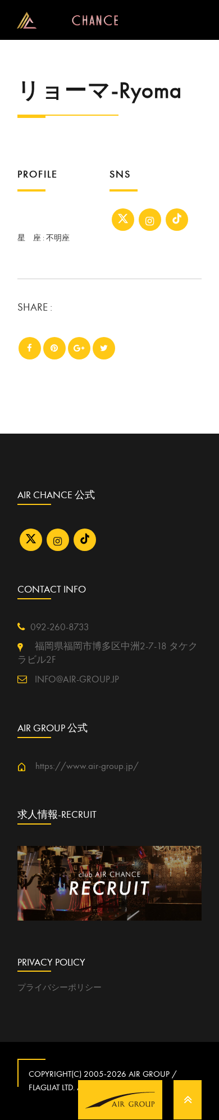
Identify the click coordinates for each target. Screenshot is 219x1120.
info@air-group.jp (76, 679)
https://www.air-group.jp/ (82, 766)
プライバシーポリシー (59, 987)
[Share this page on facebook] (30, 348)
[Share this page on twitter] (104, 348)
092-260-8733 (59, 627)
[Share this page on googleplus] (79, 348)
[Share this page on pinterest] (54, 348)
